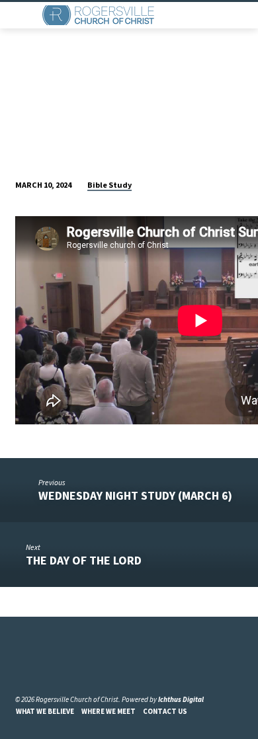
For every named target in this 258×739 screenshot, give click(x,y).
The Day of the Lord (84, 560)
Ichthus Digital (181, 699)
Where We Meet (108, 711)
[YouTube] (36, 667)
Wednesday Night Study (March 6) (135, 495)
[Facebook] (21, 667)
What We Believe (45, 711)
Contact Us (165, 711)
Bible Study (109, 185)
